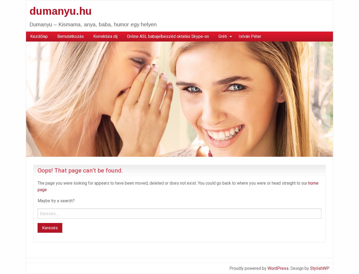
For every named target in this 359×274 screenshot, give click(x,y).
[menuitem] (39, 37)
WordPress (278, 268)
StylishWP (319, 268)
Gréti (222, 36)
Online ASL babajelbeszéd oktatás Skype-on (168, 36)
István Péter (250, 36)
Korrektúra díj (105, 36)
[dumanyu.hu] (179, 98)
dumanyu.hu (60, 11)
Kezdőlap (39, 36)
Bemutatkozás (70, 36)
